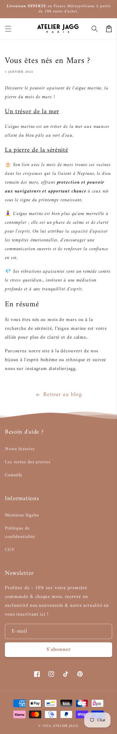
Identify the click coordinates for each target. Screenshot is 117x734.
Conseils (13, 475)
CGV (10, 550)
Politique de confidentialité (20, 532)
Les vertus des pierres (27, 462)
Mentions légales (22, 515)
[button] (8, 29)
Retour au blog (62, 395)
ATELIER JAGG (65, 726)
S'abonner (58, 649)
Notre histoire (20, 449)
